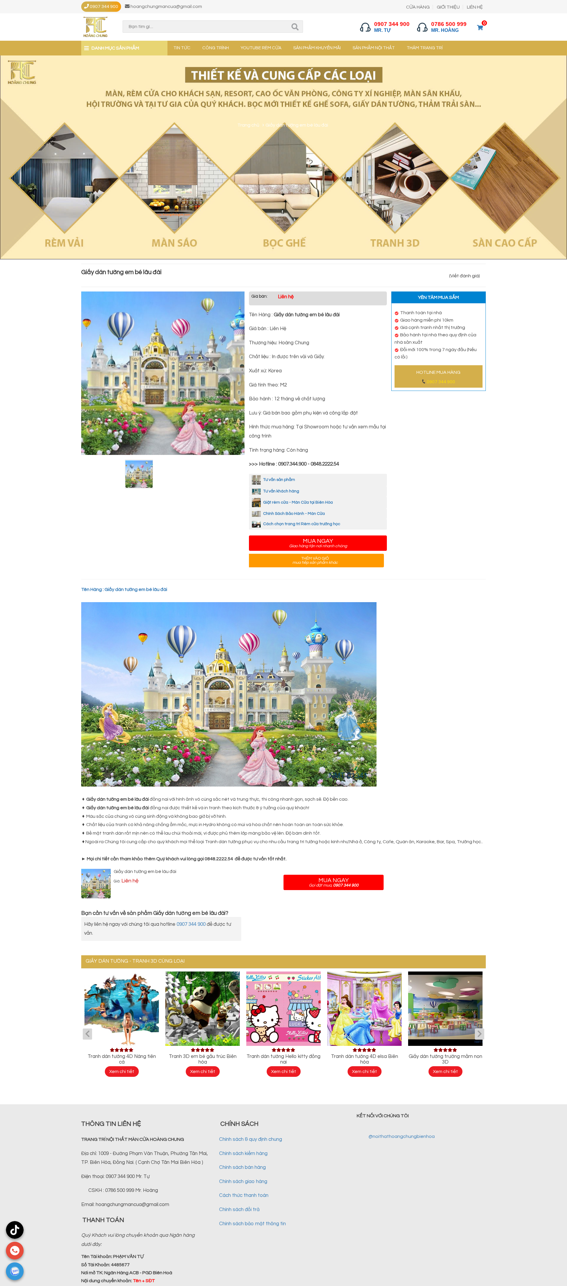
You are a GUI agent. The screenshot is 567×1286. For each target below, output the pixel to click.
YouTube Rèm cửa (261, 48)
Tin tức (181, 48)
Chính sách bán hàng (242, 1167)
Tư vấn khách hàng (280, 491)
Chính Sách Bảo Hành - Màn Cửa (293, 514)
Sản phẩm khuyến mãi (317, 48)
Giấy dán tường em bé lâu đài (145, 871)
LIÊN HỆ (475, 7)
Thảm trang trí (425, 48)
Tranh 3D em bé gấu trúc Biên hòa (203, 1059)
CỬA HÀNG (418, 7)
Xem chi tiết (121, 1071)
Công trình (215, 48)
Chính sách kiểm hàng (243, 1153)
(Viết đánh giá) (464, 275)
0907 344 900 (441, 381)
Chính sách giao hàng (243, 1181)
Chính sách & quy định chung (250, 1139)
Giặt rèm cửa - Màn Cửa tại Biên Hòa (297, 502)
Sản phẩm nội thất (374, 48)
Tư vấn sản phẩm (278, 480)
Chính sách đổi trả (239, 1209)
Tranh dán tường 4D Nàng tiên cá (122, 1059)
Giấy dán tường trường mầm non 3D (445, 1059)
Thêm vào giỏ (315, 560)
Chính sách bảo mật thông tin (252, 1223)
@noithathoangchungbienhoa (402, 1136)
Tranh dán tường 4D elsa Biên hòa (364, 1059)
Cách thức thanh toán (243, 1195)
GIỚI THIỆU (448, 7)
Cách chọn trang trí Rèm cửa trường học (301, 524)
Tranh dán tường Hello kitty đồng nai (283, 1059)
